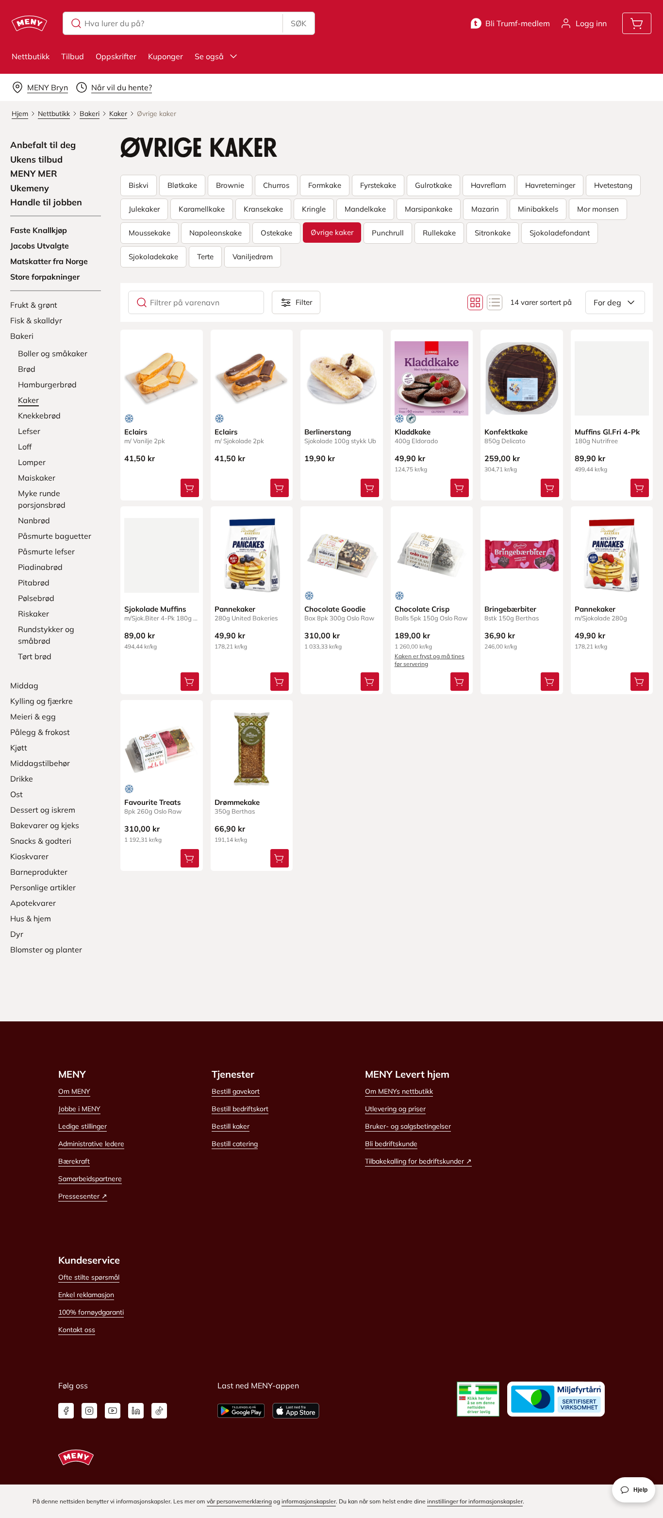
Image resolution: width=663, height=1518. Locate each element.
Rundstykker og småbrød (46, 635)
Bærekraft (74, 1161)
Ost (16, 794)
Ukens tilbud (36, 159)
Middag (24, 685)
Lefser (29, 431)
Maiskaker (36, 478)
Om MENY (74, 1091)
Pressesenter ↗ (82, 1196)
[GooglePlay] (241, 1410)
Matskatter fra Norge (49, 261)
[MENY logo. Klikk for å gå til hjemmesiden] (29, 23)
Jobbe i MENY (79, 1108)
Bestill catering (235, 1143)
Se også (209, 56)
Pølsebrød (36, 598)
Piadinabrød (40, 567)
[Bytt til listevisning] (494, 302)
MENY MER (33, 173)
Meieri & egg (33, 716)
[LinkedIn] (136, 1410)
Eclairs (136, 431)
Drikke (21, 779)
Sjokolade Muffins (155, 609)
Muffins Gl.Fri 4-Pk (607, 431)
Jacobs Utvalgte (39, 245)
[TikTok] (159, 1410)
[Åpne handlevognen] (636, 23)
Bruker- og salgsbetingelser (408, 1126)
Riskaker (33, 613)
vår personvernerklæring (239, 1501)
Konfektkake (506, 431)
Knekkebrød (39, 415)
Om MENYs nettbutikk (399, 1091)
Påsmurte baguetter (54, 536)
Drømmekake (237, 802)
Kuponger (165, 56)
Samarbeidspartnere (90, 1178)
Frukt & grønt (33, 305)
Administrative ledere (91, 1143)
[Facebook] (66, 1410)
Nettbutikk (31, 56)
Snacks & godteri (40, 841)
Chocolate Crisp (422, 609)
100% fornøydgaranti (91, 1312)
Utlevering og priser (395, 1108)
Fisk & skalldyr (36, 320)
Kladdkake (413, 431)
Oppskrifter (116, 56)
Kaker (28, 400)
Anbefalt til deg (43, 145)
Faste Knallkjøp (38, 230)
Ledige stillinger (82, 1126)
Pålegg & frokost (40, 732)
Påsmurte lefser (46, 551)
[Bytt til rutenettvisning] (475, 302)
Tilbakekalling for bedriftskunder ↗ (418, 1161)
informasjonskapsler (309, 1501)
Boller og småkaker (52, 353)
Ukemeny (29, 188)
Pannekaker (235, 609)
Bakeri (21, 336)
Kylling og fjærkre (41, 701)
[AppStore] (295, 1410)
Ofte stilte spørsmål (88, 1277)
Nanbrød (34, 520)
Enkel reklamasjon (86, 1294)
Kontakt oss (76, 1329)
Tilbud (72, 56)
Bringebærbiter (510, 609)
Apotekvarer (33, 903)
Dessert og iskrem (42, 810)
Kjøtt (18, 747)
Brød (26, 369)
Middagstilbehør (40, 763)
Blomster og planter (46, 949)
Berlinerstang (327, 431)
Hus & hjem (30, 918)
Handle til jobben (46, 202)
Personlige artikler (43, 887)
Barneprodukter (38, 872)
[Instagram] (89, 1410)
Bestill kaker (230, 1126)
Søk (298, 23)
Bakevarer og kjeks (44, 825)
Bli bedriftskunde (391, 1143)
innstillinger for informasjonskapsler (475, 1501)
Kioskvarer (29, 856)
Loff (25, 446)
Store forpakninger (45, 277)
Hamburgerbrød (47, 384)
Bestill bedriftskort (240, 1108)
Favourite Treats (152, 802)
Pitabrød (34, 582)
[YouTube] (112, 1410)
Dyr (16, 934)
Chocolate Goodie (334, 609)
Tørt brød (34, 656)
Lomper (32, 462)
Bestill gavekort (236, 1091)
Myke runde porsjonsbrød (42, 499)
